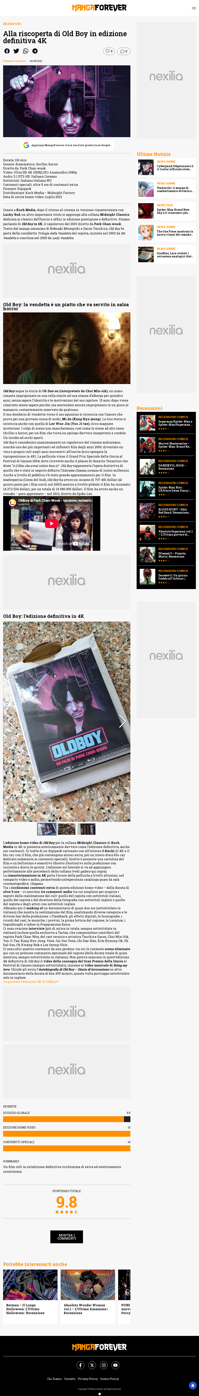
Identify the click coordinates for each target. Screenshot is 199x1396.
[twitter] (16, 54)
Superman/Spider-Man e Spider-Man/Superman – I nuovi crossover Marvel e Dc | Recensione (175, 423)
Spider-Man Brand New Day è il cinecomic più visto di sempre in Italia (173, 211)
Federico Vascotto (14, 60)
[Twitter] (89, 1362)
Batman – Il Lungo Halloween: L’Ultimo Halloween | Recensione (25, 1309)
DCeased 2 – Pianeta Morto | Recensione (172, 555)
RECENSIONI (12, 24)
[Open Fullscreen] (123, 815)
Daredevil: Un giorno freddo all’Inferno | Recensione (172, 577)
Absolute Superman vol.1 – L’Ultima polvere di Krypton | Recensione (175, 533)
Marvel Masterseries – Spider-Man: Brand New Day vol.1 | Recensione (175, 445)
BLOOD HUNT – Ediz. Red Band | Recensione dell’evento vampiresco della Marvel (174, 511)
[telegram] (35, 54)
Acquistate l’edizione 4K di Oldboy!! (30, 981)
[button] (66, 722)
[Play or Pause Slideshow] (9, 815)
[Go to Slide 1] (47, 829)
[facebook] (7, 54)
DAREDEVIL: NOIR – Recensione (172, 467)
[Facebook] (78, 1362)
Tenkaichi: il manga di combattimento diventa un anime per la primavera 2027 (175, 189)
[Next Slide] (122, 722)
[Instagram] (101, 1362)
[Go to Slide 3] (86, 829)
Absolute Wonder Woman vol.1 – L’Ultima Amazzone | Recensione (86, 1309)
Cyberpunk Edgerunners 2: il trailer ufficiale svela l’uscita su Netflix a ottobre (175, 168)
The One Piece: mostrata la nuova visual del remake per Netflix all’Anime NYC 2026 (175, 233)
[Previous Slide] (11, 722)
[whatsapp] (26, 54)
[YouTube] (113, 1362)
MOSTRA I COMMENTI (66, 1236)
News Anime (166, 161)
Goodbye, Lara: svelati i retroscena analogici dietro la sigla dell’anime (175, 255)
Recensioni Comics (173, 417)
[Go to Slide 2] (66, 829)
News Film (165, 205)
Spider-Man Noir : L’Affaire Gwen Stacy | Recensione (173, 489)
